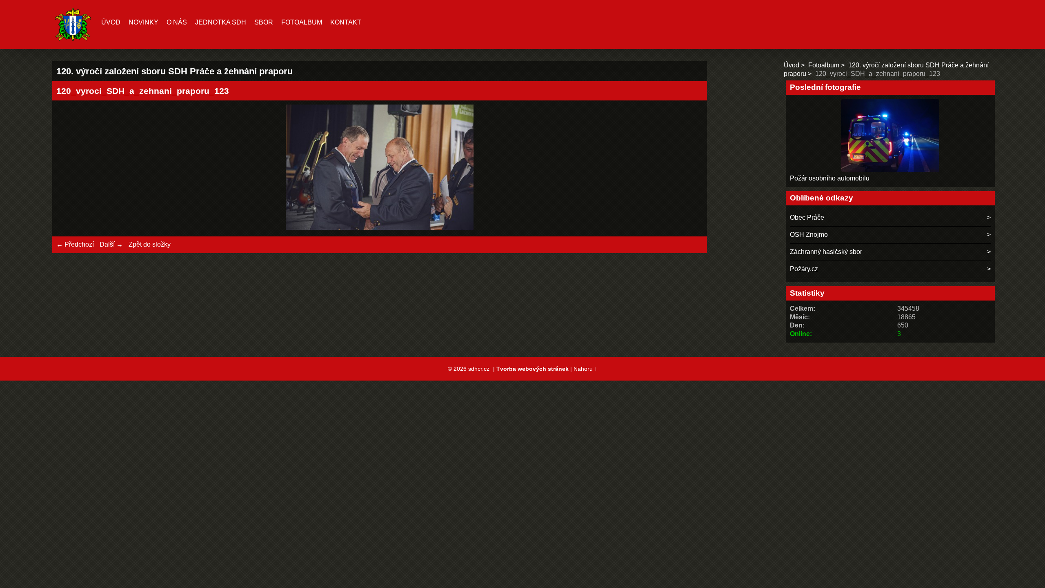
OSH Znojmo (809, 234)
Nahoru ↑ (585, 368)
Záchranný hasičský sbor (826, 251)
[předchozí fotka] (69, 168)
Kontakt (345, 22)
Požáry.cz (804, 268)
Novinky (143, 22)
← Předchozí (75, 244)
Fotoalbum (301, 22)
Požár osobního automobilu (829, 178)
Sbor (263, 22)
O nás (177, 22)
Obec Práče (807, 217)
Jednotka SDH (220, 22)
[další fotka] (689, 168)
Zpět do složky (150, 244)
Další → (111, 244)
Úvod (110, 22)
